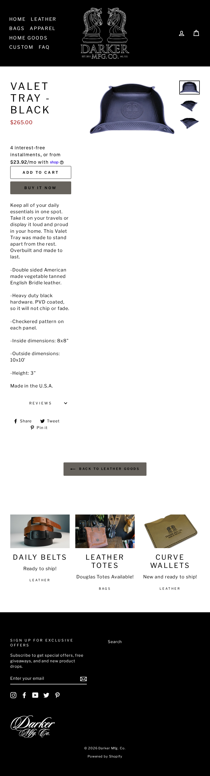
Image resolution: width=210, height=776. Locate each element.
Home (17, 19)
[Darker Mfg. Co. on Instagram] (13, 695)
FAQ (44, 47)
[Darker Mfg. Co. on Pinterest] (57, 695)
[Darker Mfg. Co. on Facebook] (24, 695)
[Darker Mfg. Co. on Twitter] (46, 695)
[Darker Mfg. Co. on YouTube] (35, 695)
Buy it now (40, 188)
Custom (21, 47)
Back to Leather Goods (108, 469)
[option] (132, 110)
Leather (44, 19)
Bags (17, 28)
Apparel (43, 28)
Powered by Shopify (105, 756)
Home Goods (28, 38)
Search (115, 641)
